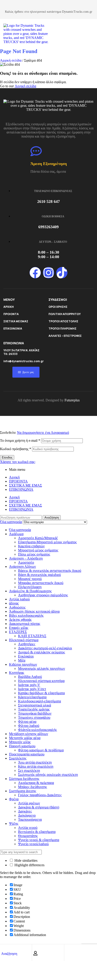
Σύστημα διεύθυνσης (24, 779)
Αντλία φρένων (29, 803)
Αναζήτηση (51, 517)
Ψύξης (13, 823)
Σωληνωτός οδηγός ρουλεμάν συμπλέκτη (48, 775)
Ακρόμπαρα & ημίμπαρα (36, 783)
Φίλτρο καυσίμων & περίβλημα (41, 750)
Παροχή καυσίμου (22, 746)
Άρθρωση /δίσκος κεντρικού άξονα (34, 611)
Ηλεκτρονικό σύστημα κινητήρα (41, 681)
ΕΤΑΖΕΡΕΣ (18, 632)
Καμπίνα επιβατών (31, 546)
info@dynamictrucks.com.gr (23, 361)
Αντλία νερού (27, 828)
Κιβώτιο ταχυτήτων (23, 664)
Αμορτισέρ (26, 562)
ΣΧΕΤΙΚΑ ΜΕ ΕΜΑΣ (15, 321)
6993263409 (48, 227)
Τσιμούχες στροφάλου (34, 717)
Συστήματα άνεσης (22, 791)
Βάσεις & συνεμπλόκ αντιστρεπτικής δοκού (49, 571)
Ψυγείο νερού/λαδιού (33, 844)
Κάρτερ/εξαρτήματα (32, 697)
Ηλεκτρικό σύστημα (23, 640)
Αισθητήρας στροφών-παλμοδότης (43, 595)
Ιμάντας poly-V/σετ (32, 689)
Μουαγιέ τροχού (30, 579)
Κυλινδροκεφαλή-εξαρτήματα (39, 701)
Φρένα (13, 799)
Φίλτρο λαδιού (28, 726)
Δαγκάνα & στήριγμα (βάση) (38, 807)
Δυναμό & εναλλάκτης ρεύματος (41, 652)
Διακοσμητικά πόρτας (24, 624)
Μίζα (21, 660)
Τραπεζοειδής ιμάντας (34, 709)
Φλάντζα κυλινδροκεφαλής (37, 730)
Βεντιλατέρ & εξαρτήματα (36, 832)
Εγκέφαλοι (26, 656)
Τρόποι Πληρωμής (62, 328)
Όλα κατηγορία (20, 530)
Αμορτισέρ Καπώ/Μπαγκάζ (38, 538)
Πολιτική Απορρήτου (64, 314)
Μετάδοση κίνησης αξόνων (28, 734)
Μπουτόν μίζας (20, 742)
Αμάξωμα (16, 534)
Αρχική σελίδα (10, 60)
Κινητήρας (16, 673)
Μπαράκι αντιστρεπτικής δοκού (40, 583)
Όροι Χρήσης (57, 307)
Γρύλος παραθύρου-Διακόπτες (40, 795)
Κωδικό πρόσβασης (15, 449)
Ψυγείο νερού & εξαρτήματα (38, 840)
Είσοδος (7, 457)
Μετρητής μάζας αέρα (24, 738)
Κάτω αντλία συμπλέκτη (35, 766)
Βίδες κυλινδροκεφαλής (26, 615)
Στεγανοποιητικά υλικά (34, 705)
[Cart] (67, 953)
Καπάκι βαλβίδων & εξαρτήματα (41, 693)
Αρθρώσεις (17, 607)
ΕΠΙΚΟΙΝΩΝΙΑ (12, 328)
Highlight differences (29, 865)
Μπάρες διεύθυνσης (32, 787)
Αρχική (14, 477)
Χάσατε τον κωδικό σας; (17, 462)
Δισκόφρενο (27, 815)
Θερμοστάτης (28, 836)
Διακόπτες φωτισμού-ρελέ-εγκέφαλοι (45, 648)
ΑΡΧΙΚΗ (8, 307)
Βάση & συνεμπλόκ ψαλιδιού (39, 575)
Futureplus (72, 400)
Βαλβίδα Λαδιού (30, 677)
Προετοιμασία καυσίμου (26, 754)
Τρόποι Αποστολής (63, 321)
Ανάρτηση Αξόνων (22, 566)
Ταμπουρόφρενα (30, 819)
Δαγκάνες (25, 811)
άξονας (14, 603)
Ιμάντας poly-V (29, 685)
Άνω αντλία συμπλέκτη (35, 762)
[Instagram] (48, 272)
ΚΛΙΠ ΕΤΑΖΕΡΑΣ (32, 636)
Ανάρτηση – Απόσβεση (26, 558)
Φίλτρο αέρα (27, 721)
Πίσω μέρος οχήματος (34, 554)
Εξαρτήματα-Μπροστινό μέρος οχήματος (47, 542)
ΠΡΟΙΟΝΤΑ (11, 314)
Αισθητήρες (26, 644)
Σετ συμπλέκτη (29, 770)
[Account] (35, 953)
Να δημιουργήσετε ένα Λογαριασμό (43, 432)
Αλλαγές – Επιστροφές (65, 336)
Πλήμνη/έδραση (30, 587)
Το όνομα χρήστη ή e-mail (20, 440)
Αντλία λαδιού (19, 599)
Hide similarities (25, 860)
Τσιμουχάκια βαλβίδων (34, 713)
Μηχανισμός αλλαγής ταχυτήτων (41, 668)
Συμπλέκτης (17, 758)
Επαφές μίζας (18, 628)
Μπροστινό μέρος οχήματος (38, 550)
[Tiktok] (61, 272)
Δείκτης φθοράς (20, 619)
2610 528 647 (48, 201)
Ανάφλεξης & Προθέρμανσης (30, 591)
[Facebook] (35, 272)
